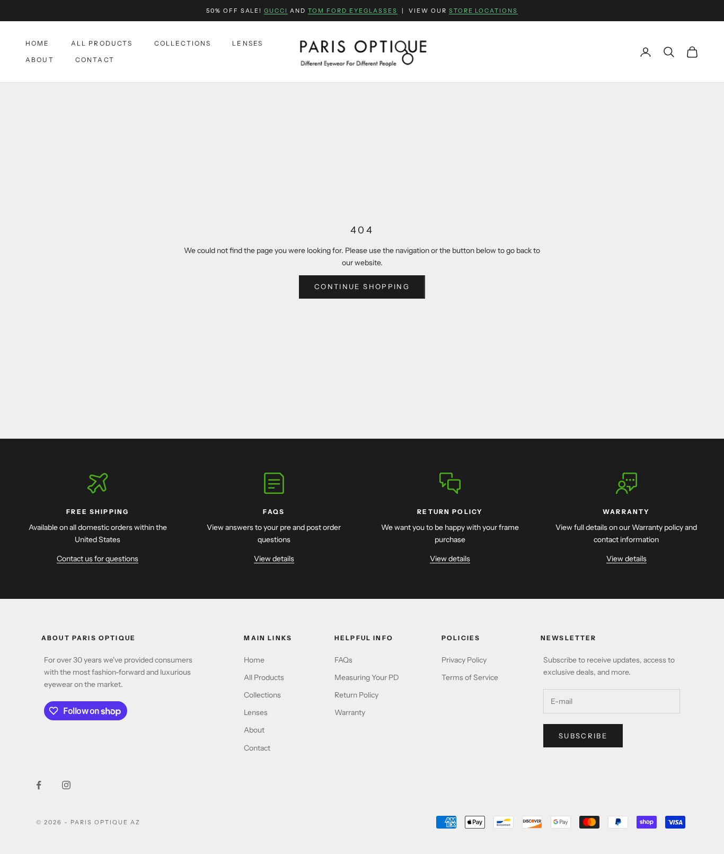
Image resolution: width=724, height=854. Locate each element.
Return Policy (356, 695)
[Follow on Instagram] (66, 785)
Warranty (349, 712)
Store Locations (483, 10)
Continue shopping (362, 286)
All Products (102, 44)
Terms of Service (470, 677)
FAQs (343, 660)
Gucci (276, 10)
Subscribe (583, 735)
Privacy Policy (464, 660)
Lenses (247, 44)
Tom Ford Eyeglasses (353, 10)
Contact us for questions (97, 558)
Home (37, 44)
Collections (182, 44)
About (39, 60)
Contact (94, 60)
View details (274, 558)
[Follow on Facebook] (38, 785)
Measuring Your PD (366, 677)
